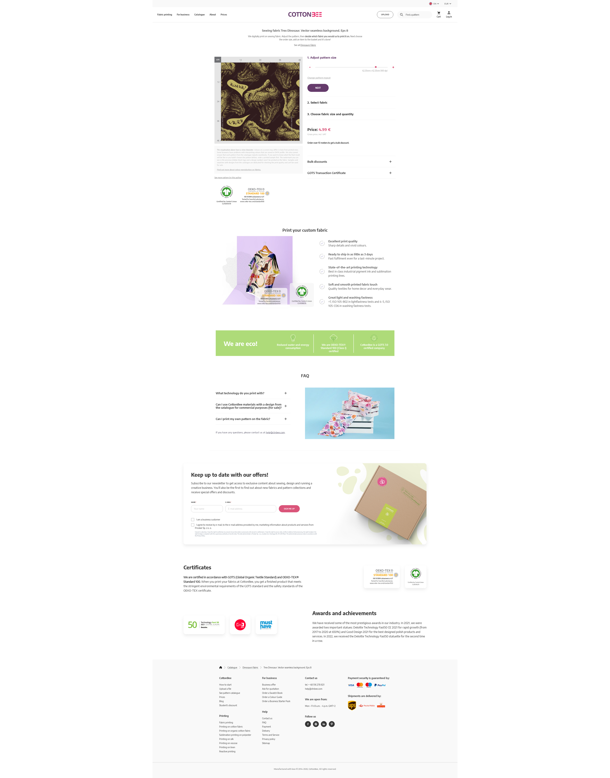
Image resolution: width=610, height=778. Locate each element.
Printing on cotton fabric (231, 726)
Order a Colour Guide (272, 697)
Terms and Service (270, 735)
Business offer (269, 684)
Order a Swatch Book (272, 693)
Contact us (267, 718)
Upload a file (225, 688)
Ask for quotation (270, 688)
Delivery (266, 730)
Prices (224, 14)
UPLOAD (385, 14)
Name (193, 502)
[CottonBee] (305, 14)
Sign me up (289, 509)
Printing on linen (227, 747)
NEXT (318, 88)
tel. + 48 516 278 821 (314, 684)
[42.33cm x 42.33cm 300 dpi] (376, 67)
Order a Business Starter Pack (276, 701)
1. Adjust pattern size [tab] (321, 57)
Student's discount (228, 705)
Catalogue (199, 14)
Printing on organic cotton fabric (234, 730)
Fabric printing (226, 722)
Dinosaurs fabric (308, 45)
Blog (221, 701)
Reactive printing (227, 751)
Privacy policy (268, 739)
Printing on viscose (228, 743)
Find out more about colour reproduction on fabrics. (239, 170)
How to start (225, 684)
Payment (266, 726)
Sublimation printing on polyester (235, 735)
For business (183, 14)
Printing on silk (226, 739)
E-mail (227, 502)
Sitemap (266, 743)
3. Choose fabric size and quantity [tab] (330, 114)
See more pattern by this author (227, 177)
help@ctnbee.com (275, 432)
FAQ (264, 722)
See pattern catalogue (229, 693)
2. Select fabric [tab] (317, 102)
